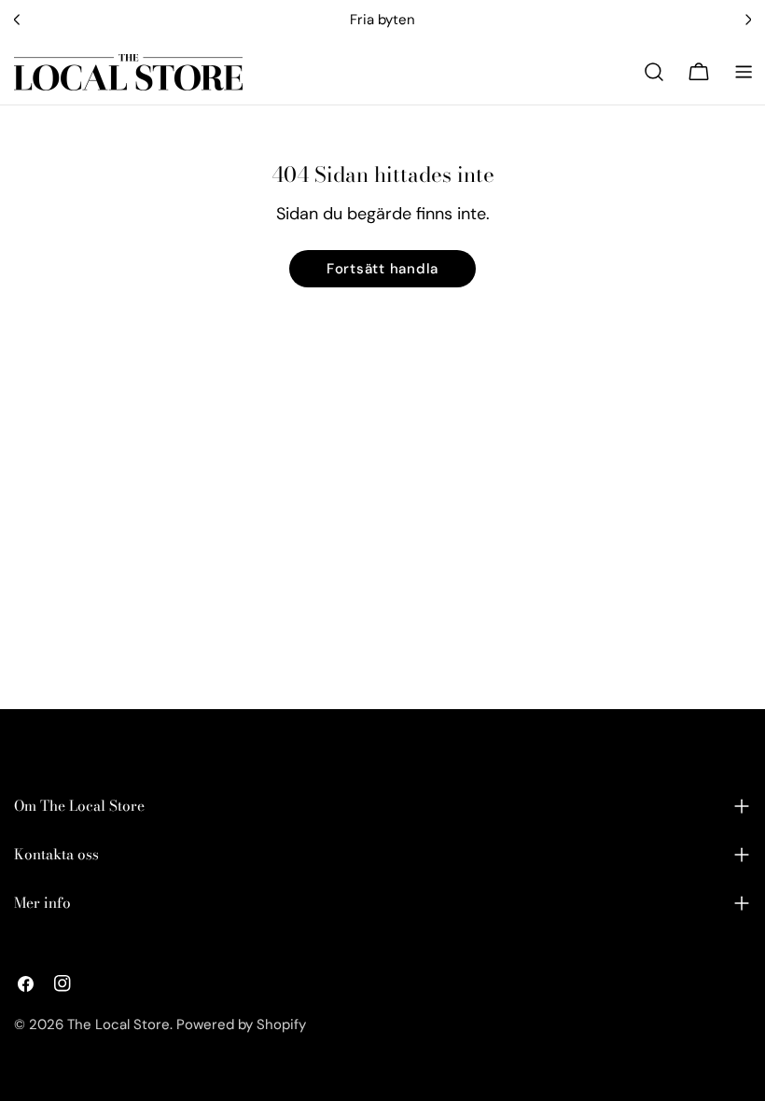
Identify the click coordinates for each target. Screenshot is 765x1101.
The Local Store (118, 1024)
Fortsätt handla (382, 268)
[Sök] (654, 72)
